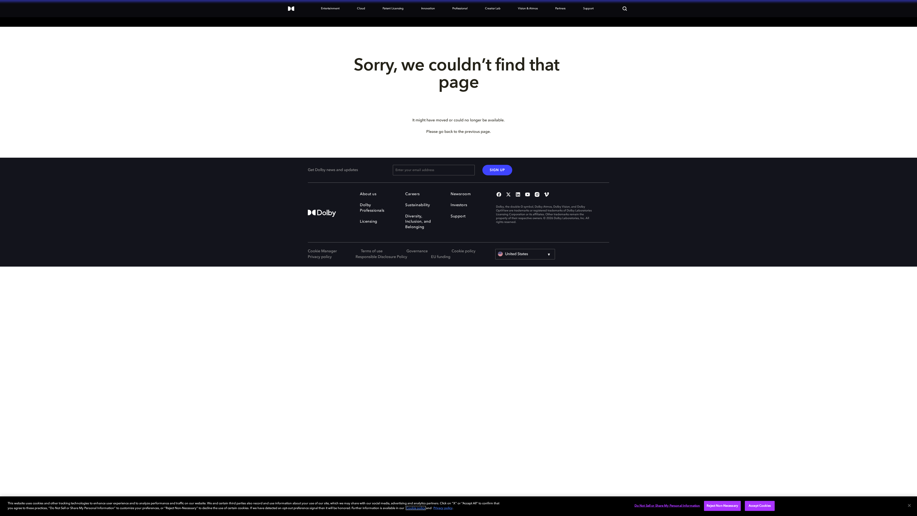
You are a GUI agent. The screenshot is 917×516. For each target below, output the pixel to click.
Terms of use (372, 251)
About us (368, 194)
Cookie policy (463, 251)
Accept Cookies (760, 505)
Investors (459, 205)
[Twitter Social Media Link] (508, 195)
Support (458, 216)
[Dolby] (291, 9)
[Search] (624, 8)
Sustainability (417, 205)
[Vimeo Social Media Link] (546, 195)
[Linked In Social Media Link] (518, 195)
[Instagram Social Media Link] (537, 195)
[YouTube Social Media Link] (527, 195)
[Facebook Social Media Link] (499, 195)
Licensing (368, 222)
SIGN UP (497, 170)
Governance (417, 251)
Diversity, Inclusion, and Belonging (418, 222)
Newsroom (461, 194)
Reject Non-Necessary (722, 505)
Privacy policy (320, 257)
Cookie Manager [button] (322, 251)
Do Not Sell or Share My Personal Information (667, 505)
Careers (412, 194)
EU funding (440, 257)
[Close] (909, 505)
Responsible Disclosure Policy (381, 257)
